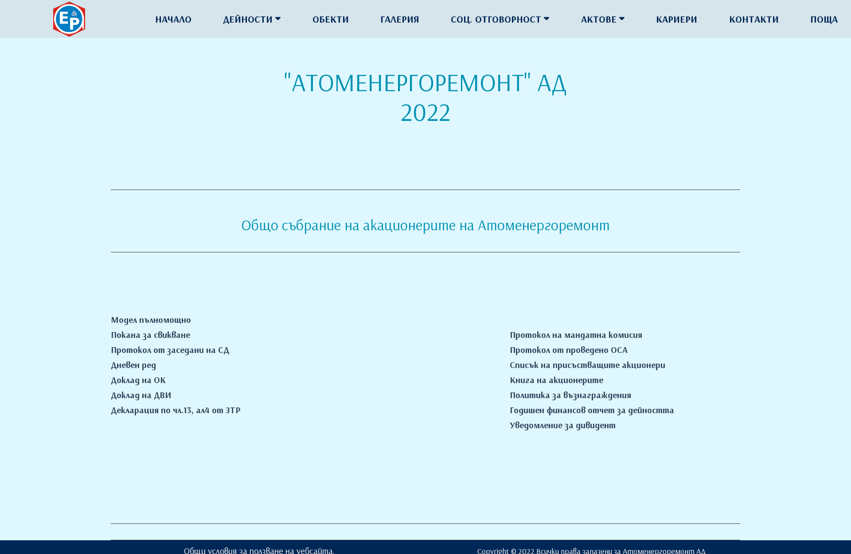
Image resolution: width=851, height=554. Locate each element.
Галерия (399, 19)
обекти (330, 19)
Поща (824, 19)
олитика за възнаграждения (573, 394)
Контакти (754, 19)
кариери (676, 19)
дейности (248, 19)
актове (599, 19)
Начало (173, 19)
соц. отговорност (496, 19)
